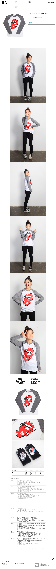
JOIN (15, 2)
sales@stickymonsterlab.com (20, 563)
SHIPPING (29, 2)
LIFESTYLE (16, 6)
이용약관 (3, 561)
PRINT (16, 7)
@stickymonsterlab (20, 564)
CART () (29, 1)
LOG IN (16, 1)
